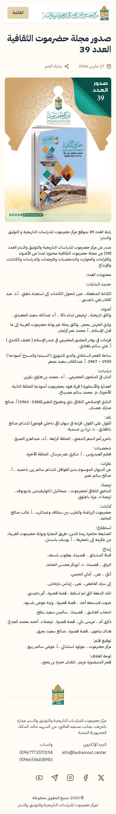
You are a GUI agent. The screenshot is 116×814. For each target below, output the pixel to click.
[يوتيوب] (39, 777)
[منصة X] (101, 777)
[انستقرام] (70, 777)
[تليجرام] (54, 777)
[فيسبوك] (85, 777)
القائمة (17, 13)
